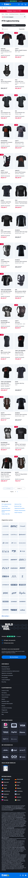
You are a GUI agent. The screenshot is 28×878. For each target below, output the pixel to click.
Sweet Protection (18, 512)
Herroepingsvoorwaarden (7, 675)
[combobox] (17, 29)
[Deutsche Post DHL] (6, 750)
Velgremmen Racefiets (19, 508)
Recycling (4, 681)
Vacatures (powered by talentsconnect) (10, 671)
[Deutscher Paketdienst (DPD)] (14, 750)
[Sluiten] (25, 16)
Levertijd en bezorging (7, 707)
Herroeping (4, 692)
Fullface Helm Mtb (6, 513)
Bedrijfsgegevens (5, 666)
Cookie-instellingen (6, 679)
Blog (3, 714)
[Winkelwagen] (25, 4)
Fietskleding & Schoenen (14, 14)
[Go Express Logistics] (14, 757)
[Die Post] (22, 750)
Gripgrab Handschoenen (19, 510)
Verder (19, 488)
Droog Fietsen (5, 506)
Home (3, 14)
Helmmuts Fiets (17, 504)
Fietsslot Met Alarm (6, 508)
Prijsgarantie (4, 710)
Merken (3, 705)
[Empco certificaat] (6, 768)
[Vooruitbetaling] (14, 739)
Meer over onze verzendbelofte (18, 847)
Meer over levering (5, 837)
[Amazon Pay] (6, 739)
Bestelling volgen (5, 701)
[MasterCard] (14, 725)
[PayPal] (14, 732)
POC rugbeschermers (6, 504)
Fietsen (6, 14)
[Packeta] (22, 757)
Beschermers (22, 14)
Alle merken (5, 616)
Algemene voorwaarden (7, 673)
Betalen (3, 699)
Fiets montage (5, 712)
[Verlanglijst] (19, 4)
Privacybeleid (5, 677)
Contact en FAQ (5, 690)
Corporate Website (6, 668)
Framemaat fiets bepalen (7, 703)
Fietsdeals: (9, 11)
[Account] (22, 4)
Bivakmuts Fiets (17, 506)
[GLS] (6, 757)
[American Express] (6, 732)
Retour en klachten (6, 694)
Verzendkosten (5, 697)
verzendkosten (8, 806)
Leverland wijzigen (19, 816)
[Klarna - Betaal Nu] (22, 732)
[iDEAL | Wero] (6, 725)
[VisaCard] (22, 725)
